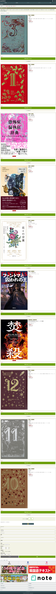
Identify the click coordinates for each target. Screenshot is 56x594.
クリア (10, 556)
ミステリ (39, 9)
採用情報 (42, 584)
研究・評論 (53, 9)
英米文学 (4, 9)
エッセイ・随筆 (49, 9)
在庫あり (3, 551)
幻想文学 (2, 9)
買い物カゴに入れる (29, 58)
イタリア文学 (16, 9)
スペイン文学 (12, 9)
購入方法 (42, 586)
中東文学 (33, 9)
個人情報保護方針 (14, 588)
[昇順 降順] (6, 554)
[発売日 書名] (2, 554)
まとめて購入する (29, 61)
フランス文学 (6, 9)
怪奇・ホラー (42, 9)
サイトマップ (42, 590)
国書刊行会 (3, 1)
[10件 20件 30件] (9, 554)
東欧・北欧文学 (27, 9)
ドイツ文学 (10, 9)
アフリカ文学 (36, 9)
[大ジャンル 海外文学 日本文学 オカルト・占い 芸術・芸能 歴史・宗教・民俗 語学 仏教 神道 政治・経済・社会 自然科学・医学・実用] (28, 530)
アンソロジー (46, 9)
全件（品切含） (8, 551)
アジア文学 (31, 9)
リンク (14, 590)
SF (40, 9)
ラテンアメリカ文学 (20, 9)
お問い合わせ (14, 586)
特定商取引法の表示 (42, 588)
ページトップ (28, 591)
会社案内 (14, 584)
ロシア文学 (24, 9)
